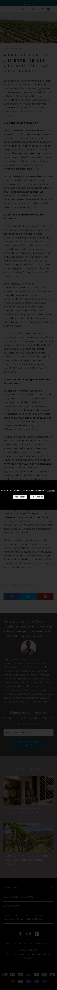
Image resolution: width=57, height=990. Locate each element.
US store (51, 490)
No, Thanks (37, 496)
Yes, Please (19, 496)
